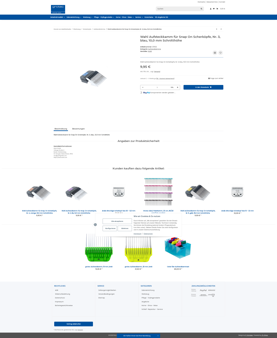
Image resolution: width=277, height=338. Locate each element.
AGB (56, 290)
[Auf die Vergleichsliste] (215, 52)
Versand (157, 71)
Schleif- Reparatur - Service (152, 309)
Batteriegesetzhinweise (64, 305)
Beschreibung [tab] (61, 129)
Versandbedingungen (106, 294)
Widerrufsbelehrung (62, 294)
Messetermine (212, 2)
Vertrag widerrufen (74, 324)
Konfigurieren (110, 228)
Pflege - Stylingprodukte (151, 298)
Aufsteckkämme (154, 49)
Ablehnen (124, 228)
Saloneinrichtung (148, 290)
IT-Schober (249, 335)
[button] (210, 9)
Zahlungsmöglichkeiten (107, 290)
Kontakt (222, 2)
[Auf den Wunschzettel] (220, 52)
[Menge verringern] (142, 87)
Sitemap (101, 298)
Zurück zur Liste (59, 29)
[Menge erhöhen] (177, 87)
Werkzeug (145, 294)
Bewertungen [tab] (78, 129)
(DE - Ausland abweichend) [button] (165, 78)
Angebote (145, 302)
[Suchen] (201, 8)
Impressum (137, 234)
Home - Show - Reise (150, 305)
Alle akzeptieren (117, 221)
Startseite (201, 2)
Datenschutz (148, 234)
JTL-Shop (264, 335)
